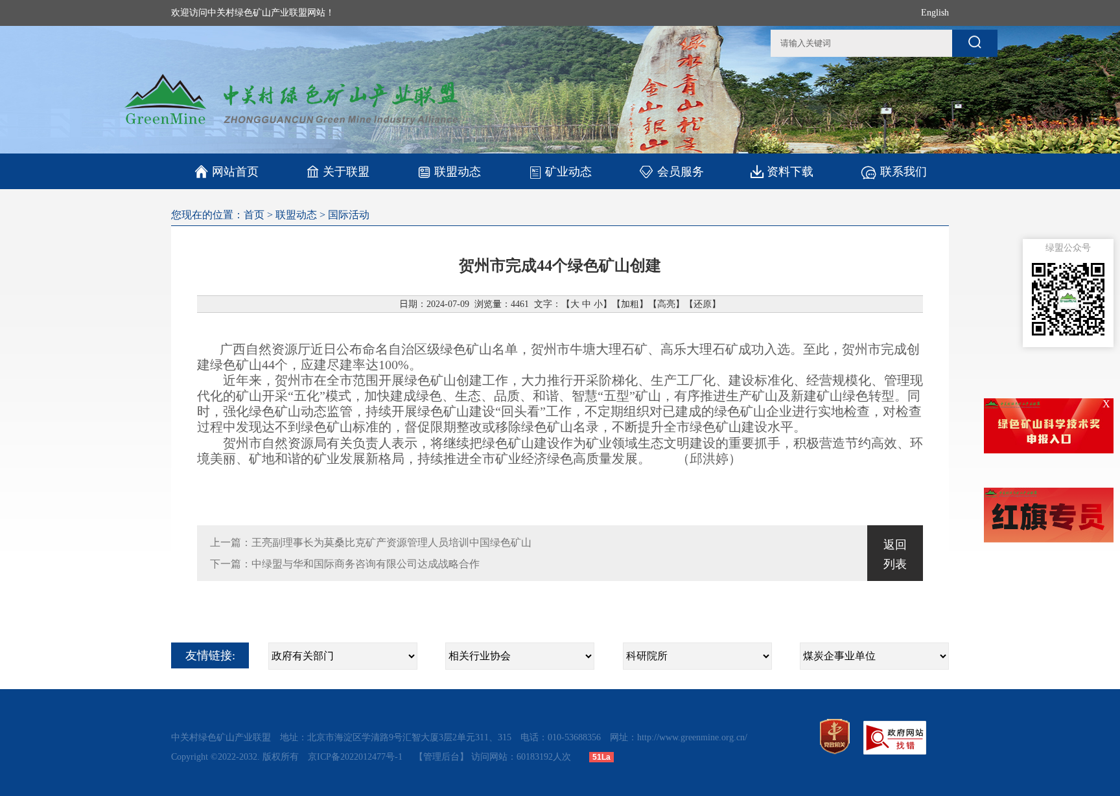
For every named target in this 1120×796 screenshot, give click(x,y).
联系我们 (903, 171)
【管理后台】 (441, 757)
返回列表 (895, 554)
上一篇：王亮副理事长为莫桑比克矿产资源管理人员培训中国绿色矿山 (370, 542)
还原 (703, 304)
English (935, 12)
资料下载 (790, 171)
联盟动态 (457, 171)
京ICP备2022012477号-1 (356, 757)
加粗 (630, 304)
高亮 (666, 304)
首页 (254, 214)
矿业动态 (568, 171)
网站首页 (226, 172)
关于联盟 (346, 171)
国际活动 (348, 214)
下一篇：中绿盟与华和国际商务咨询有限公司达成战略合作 (345, 563)
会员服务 (680, 171)
